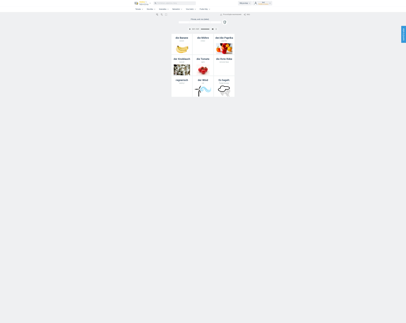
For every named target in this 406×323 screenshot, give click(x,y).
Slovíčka (150, 9)
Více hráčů (190, 9)
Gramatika (162, 9)
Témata (138, 9)
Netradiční (176, 9)
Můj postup (244, 3)
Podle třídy (204, 9)
